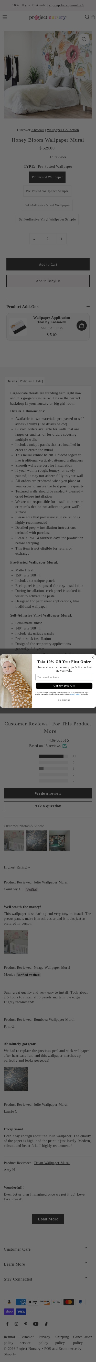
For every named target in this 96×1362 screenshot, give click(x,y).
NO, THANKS (64, 700)
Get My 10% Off (64, 685)
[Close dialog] (92, 657)
